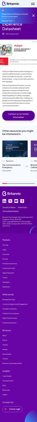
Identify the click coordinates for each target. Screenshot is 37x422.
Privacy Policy (22, 207)
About (4, 335)
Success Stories (7, 381)
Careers (5, 345)
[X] (10, 201)
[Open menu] (33, 4)
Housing (5, 245)
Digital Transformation (9, 318)
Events (4, 340)
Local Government (8, 268)
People (4, 349)
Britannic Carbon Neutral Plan (12, 363)
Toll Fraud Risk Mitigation (10, 211)
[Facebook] (22, 201)
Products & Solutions (9, 323)
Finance (5, 259)
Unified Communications (10, 313)
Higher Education (8, 273)
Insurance (5, 254)
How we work (6, 354)
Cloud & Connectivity (9, 309)
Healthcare (6, 287)
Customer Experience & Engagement (15, 304)
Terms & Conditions (8, 207)
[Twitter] (4, 201)
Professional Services (9, 263)
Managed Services (8, 299)
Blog (4, 385)
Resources (6, 390)
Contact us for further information (18, 116)
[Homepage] (10, 4)
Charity (4, 277)
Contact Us (7, 402)
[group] (15, 156)
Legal (4, 250)
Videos (4, 395)
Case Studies (6, 376)
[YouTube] (16, 201)
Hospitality (6, 282)
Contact (5, 359)
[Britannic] (11, 193)
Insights (6, 371)
